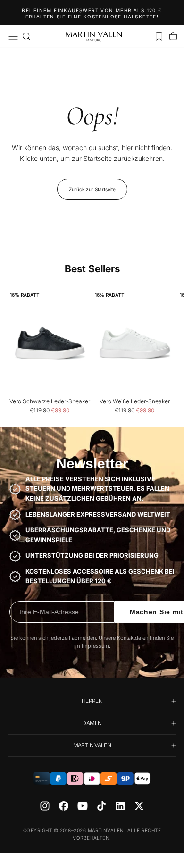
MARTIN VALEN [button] (92, 745)
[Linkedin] (120, 805)
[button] (13, 36)
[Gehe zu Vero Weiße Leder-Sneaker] (134, 343)
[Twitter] (139, 805)
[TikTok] (101, 805)
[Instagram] (44, 805)
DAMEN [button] (91, 723)
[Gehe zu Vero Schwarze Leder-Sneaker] (50, 343)
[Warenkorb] (173, 36)
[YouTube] (82, 805)
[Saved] (159, 36)
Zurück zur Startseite (92, 189)
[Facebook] (63, 805)
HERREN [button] (92, 700)
